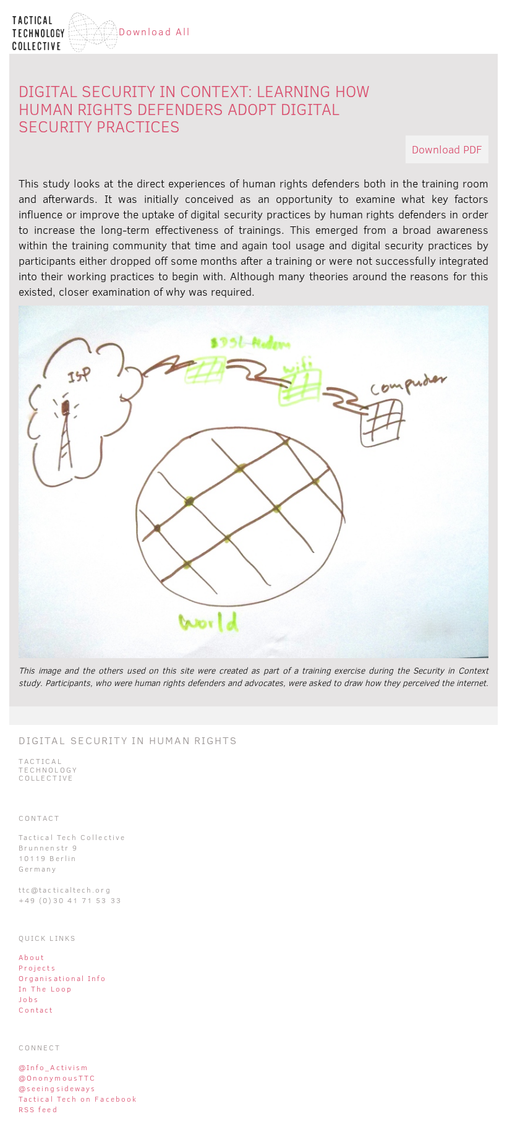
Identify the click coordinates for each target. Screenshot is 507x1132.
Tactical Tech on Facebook (78, 1099)
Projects (37, 968)
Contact (36, 1010)
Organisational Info (63, 978)
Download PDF (447, 149)
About (32, 957)
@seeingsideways (57, 1088)
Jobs (29, 999)
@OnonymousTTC (57, 1078)
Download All (154, 31)
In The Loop (45, 989)
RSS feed (38, 1109)
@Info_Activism (53, 1067)
